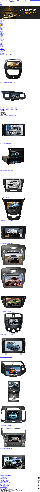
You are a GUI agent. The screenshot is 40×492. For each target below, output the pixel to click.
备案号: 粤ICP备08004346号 (15, 490)
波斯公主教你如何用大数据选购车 (3, 478)
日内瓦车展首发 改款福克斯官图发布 (4, 488)
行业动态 (1, 2)
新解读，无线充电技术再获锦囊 (3, 487)
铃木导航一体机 (1, 31)
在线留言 (37, 0)
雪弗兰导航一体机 (2, 39)
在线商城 (1, 5)
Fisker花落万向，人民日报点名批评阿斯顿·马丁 (5, 483)
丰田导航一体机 (1, 23)
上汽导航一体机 (1, 35)
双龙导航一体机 (1, 45)
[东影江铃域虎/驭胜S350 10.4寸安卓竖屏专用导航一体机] (6, 54)
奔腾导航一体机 (1, 25)
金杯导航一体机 (1, 41)
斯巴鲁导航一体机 (2, 33)
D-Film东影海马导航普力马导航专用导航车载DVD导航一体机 (6, 334)
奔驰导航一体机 (1, 28)
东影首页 (18, 0)
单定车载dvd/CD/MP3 (2, 50)
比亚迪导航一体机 (2, 27)
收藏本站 (35, 0)
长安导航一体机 (1, 38)
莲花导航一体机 (1, 30)
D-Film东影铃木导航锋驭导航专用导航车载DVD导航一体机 (6, 311)
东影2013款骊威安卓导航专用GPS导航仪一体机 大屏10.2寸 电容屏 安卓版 (8, 82)
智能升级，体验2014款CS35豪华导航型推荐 (4, 485)
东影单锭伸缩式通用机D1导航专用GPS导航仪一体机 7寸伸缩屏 (6, 170)
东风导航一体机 (1, 26)
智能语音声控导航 (2, 49)
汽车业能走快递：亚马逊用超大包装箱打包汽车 (5, 482)
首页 (2, 115)
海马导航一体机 (1, 46)
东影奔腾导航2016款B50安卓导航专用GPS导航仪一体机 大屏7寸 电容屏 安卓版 (8, 109)
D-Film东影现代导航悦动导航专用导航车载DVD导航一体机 (6, 425)
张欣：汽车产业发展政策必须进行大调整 (4, 486)
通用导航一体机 (1, 48)
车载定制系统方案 (2, 53)
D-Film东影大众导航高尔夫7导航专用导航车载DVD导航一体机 (6, 448)
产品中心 (5, 115)
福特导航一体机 (1, 37)
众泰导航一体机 (1, 36)
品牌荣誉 (1, 3)
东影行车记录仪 (1, 51)
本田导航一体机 (1, 22)
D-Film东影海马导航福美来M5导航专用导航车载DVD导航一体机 (6, 197)
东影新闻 (1, 4)
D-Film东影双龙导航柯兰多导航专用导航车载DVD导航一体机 (6, 220)
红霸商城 (21, 490)
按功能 (0, 47)
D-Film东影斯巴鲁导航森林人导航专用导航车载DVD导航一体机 (6, 243)
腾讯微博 (33, 0)
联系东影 (39, 0)
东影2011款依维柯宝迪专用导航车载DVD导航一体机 (5, 143)
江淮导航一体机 (1, 43)
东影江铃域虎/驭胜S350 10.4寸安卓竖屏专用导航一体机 (6, 55)
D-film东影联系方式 (2, 110)
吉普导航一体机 (1, 42)
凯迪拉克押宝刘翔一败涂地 (3, 477)
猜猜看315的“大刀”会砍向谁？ (3, 479)
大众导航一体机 (1, 21)
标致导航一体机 (1, 44)
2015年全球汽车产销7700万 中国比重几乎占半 (5, 484)
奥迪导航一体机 (1, 34)
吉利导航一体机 (1, 29)
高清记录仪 (13, 1)
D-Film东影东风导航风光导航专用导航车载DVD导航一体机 (6, 357)
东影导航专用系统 (2, 20)
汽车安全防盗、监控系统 (2, 52)
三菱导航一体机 (1, 32)
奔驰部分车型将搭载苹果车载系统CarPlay (4, 480)
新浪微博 (31, 0)
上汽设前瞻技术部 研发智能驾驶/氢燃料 (4, 481)
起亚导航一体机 (1, 24)
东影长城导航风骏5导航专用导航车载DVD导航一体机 (5, 475)
